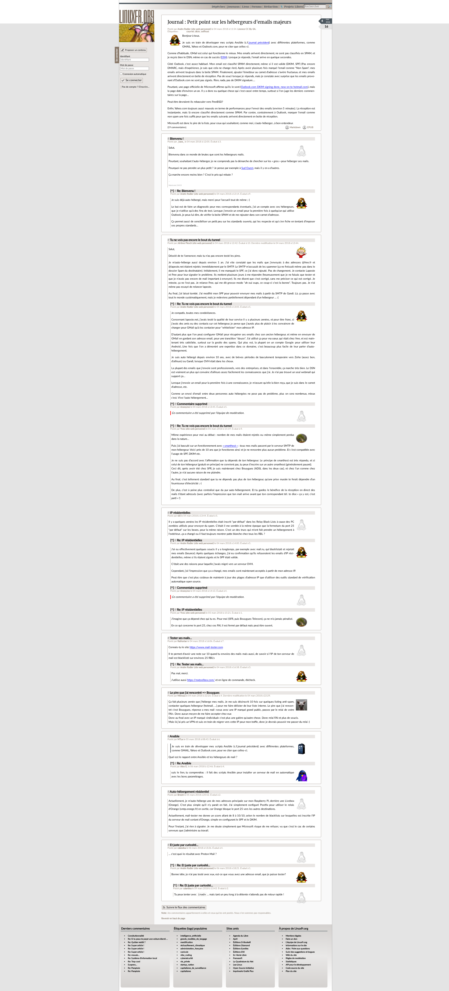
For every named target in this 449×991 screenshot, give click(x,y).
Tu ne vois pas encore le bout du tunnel (195, 240)
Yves (182, 429)
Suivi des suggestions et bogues (300, 952)
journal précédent (259, 42)
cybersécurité (186, 958)
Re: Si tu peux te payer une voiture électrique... (149, 939)
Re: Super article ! (136, 945)
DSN (223, 57)
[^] (172, 191)
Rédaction (271, 6)
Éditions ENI (238, 952)
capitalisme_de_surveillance (193, 968)
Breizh (180, 795)
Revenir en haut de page (173, 918)
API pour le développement (298, 965)
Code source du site (295, 968)
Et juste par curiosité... (184, 845)
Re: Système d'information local (142, 958)
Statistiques (291, 962)
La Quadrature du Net (243, 962)
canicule (184, 952)
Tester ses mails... (181, 638)
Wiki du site (291, 955)
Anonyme (185, 407)
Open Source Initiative (243, 968)
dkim (197, 31)
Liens (245, 6)
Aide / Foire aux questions (298, 949)
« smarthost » (230, 446)
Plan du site (291, 971)
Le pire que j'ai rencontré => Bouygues (194, 692)
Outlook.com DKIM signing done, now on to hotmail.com (274, 87)
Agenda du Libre (240, 936)
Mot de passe (126, 65)
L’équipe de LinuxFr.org (296, 942)
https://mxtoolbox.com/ (201, 680)
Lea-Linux (237, 965)
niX (179, 516)
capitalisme (185, 971)
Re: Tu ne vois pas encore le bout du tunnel (204, 304)
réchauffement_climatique (192, 945)
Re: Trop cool (134, 962)
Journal (175, 22)
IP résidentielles (180, 512)
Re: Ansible (184, 763)
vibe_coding (186, 955)
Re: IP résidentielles (189, 540)
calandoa (181, 848)
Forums (257, 6)
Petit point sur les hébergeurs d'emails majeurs (239, 22)
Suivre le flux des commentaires (185, 907)
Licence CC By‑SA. (246, 29)
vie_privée (185, 962)
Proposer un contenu (135, 50)
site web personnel (201, 29)
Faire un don (291, 939)
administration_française (191, 949)
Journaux (233, 6)
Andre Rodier (184, 29)
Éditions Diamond (241, 945)
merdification (186, 942)
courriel (190, 31)
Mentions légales (293, 936)
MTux (180, 739)
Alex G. (183, 767)
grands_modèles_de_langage (193, 939)
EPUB (310, 127)
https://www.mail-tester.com (206, 647)
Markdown (295, 127)
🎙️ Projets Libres (291, 6)
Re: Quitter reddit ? (136, 942)
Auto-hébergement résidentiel (189, 791)
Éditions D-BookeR (242, 942)
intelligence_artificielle (190, 936)
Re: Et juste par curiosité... (193, 865)
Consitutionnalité (136, 936)
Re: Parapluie (134, 968)
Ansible (174, 736)
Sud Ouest (247, 168)
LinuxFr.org (136, 24)
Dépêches (218, 6)
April (235, 939)
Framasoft (237, 958)
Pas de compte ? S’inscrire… (135, 87)
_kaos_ (180, 142)
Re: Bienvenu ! (186, 191)
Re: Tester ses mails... (190, 664)
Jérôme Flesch (184, 243)
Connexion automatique (134, 74)
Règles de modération (296, 958)
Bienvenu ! (177, 138)
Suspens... (132, 965)
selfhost (205, 31)
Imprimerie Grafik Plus (243, 971)
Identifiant (125, 56)
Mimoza (181, 696)
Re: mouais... (134, 955)
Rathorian (182, 641)
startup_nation (187, 965)
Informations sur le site (296, 945)
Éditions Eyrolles (240, 949)
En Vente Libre (239, 955)
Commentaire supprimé (192, 404)
